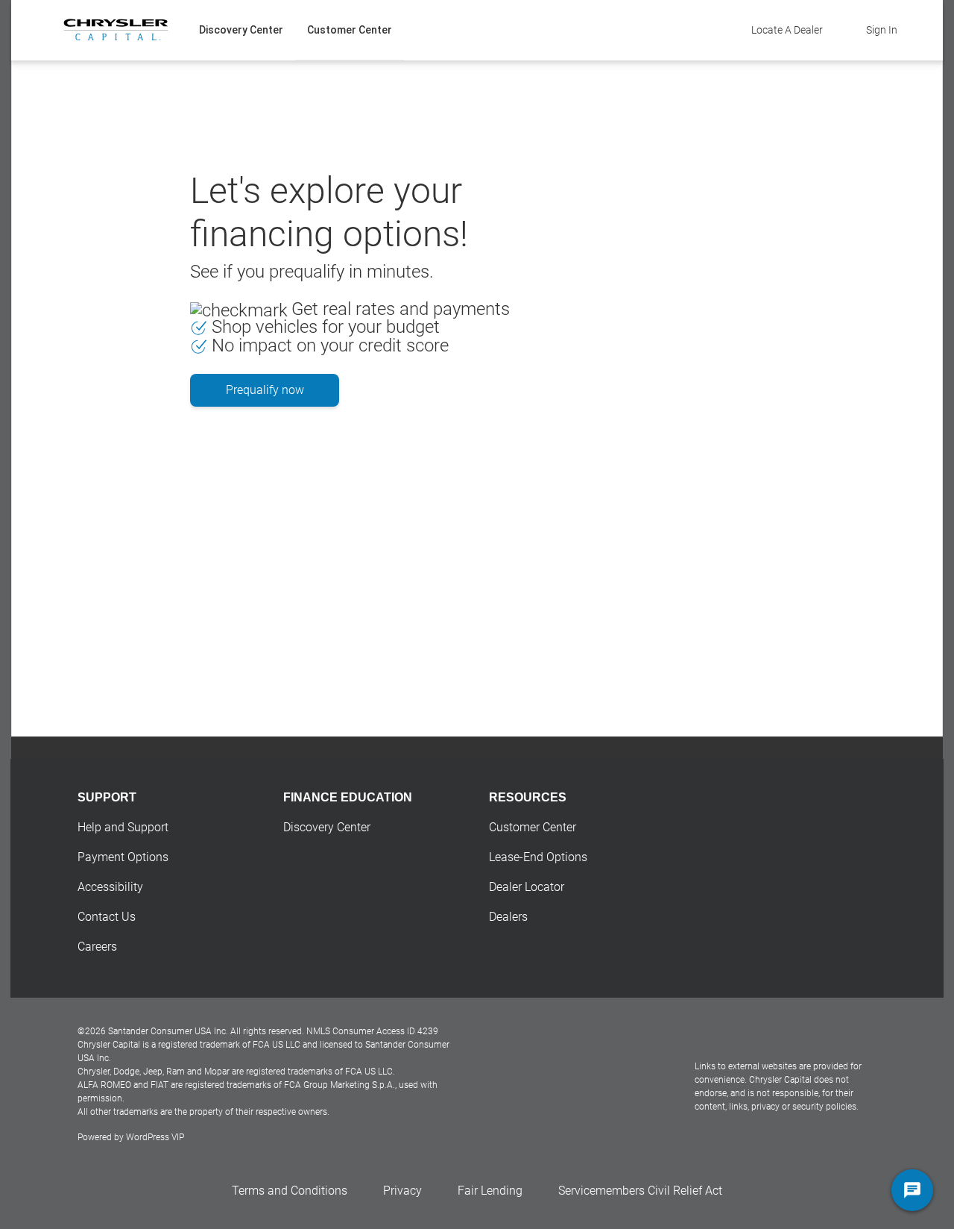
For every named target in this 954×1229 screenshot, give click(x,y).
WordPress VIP (155, 1137)
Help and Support (123, 827)
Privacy (402, 1190)
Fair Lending (490, 1190)
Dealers (508, 917)
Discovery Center (241, 30)
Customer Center (349, 30)
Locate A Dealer (787, 30)
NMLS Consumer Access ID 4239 (372, 1031)
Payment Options (123, 857)
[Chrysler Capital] (115, 30)
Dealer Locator (526, 887)
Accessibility (110, 887)
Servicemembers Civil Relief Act (640, 1190)
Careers (97, 946)
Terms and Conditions (289, 1190)
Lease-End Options (538, 857)
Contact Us (107, 917)
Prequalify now (265, 390)
